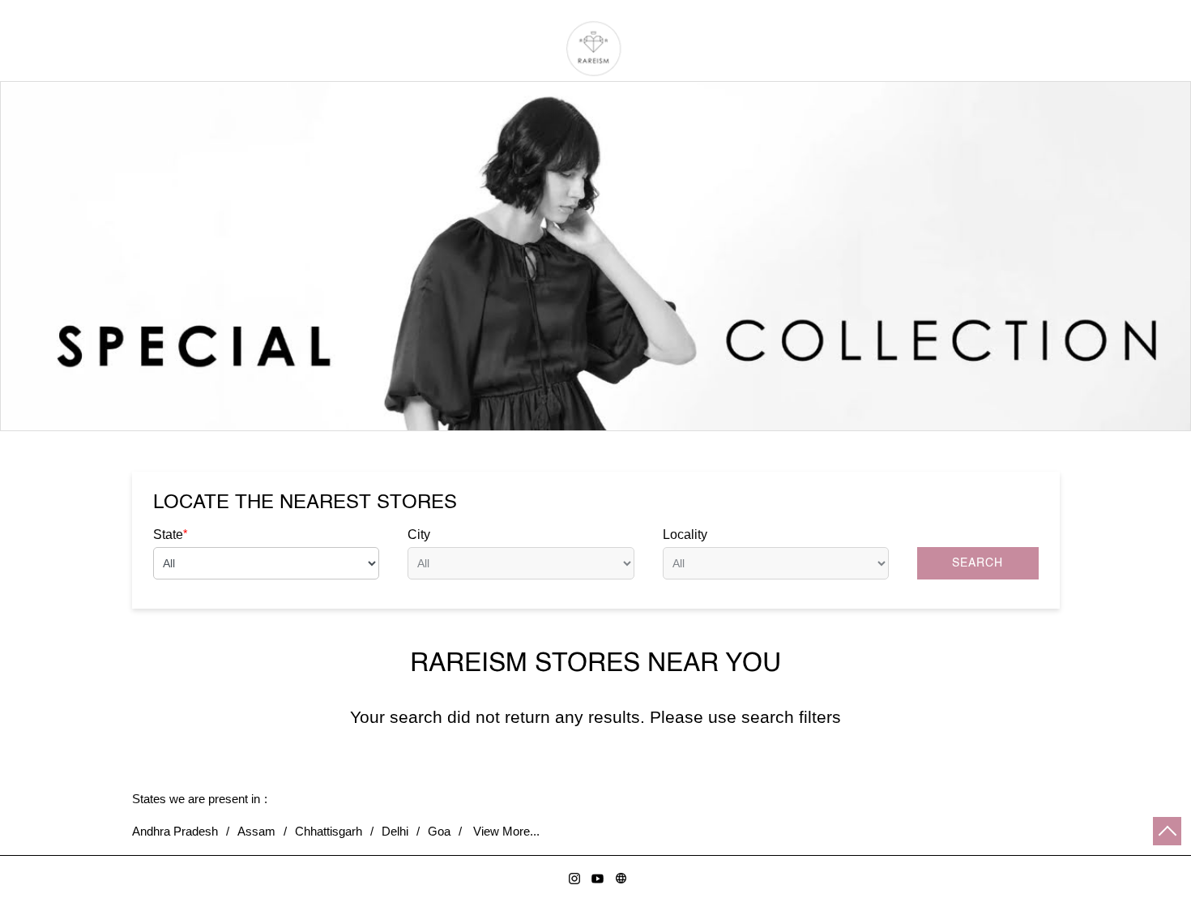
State (170, 534)
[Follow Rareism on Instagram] (571, 876)
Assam (256, 831)
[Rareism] (596, 48)
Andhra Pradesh (175, 831)
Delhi (395, 831)
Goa (439, 831)
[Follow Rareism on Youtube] (595, 876)
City (419, 534)
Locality (685, 534)
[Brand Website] (618, 876)
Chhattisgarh (328, 831)
